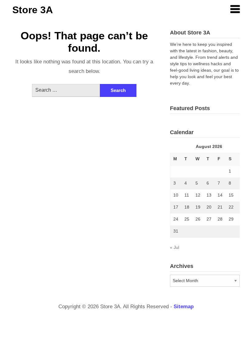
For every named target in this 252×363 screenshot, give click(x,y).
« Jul (174, 247)
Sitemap (184, 306)
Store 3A (32, 9)
